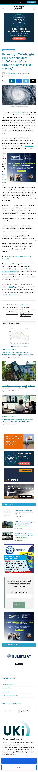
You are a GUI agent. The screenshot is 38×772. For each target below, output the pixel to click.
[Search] (34, 8)
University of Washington (20, 112)
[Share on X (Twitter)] (26, 81)
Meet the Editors (7, 688)
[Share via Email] (33, 81)
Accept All (18, 761)
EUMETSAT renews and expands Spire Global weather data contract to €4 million (18, 387)
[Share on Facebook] (19, 81)
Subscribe (31, 2)
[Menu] (3, 8)
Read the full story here (12, 295)
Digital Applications (9, 50)
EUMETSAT (19, 664)
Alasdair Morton (14, 73)
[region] (19, 754)
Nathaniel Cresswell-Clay (15, 241)
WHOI (11, 287)
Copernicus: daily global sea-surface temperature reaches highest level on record (18, 354)
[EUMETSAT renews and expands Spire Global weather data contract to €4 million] (19, 371)
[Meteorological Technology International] (19, 8)
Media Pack (5, 692)
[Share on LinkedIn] (12, 81)
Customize (19, 767)
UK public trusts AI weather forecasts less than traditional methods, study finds (17, 420)
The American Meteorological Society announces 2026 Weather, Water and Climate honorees (27, 312)
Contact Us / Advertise (9, 684)
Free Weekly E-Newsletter (10, 695)
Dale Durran (29, 146)
